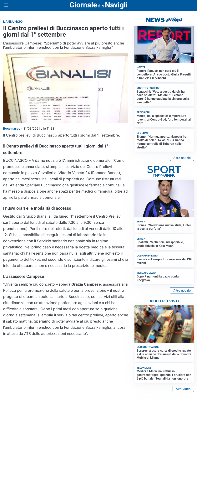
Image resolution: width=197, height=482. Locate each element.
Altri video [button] (183, 389)
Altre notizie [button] (182, 158)
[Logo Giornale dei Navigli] (98, 5)
